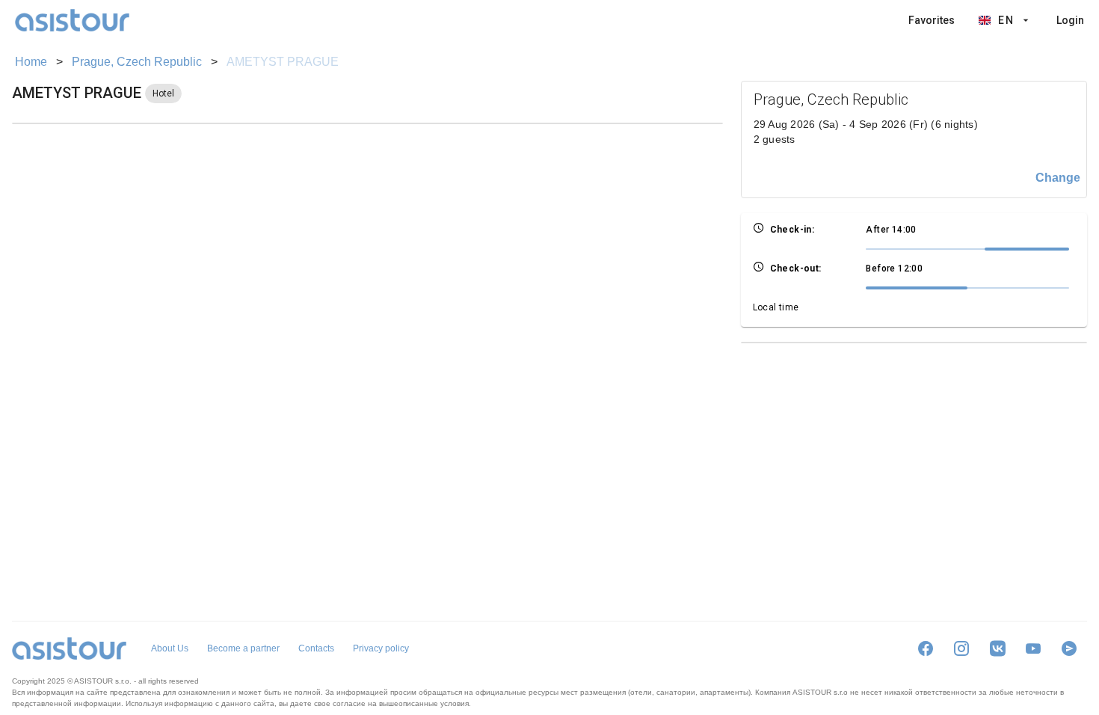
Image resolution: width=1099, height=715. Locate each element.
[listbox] (996, 20)
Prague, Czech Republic (137, 61)
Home (31, 61)
